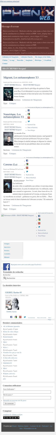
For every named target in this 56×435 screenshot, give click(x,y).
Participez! (45, 426)
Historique (38, 60)
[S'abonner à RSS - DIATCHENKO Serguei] (17, 215)
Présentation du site (30, 428)
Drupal (14, 426)
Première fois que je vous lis (12, 352)
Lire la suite (40, 107)
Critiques (12, 103)
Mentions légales (23, 426)
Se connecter (48, 19)
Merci (5, 342)
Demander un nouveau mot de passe (14, 400)
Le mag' (12, 60)
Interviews (7, 247)
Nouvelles (20, 60)
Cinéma (4, 60)
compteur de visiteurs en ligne (12, 414)
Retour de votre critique (10, 332)
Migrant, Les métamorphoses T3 (20, 77)
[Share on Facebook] (29, 111)
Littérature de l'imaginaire (10, 57)
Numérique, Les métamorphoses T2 (13, 115)
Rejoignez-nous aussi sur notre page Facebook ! (26, 264)
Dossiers (6, 250)
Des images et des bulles (43, 57)
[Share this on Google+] (29, 118)
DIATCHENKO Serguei (31, 85)
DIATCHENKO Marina (12, 85)
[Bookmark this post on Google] (29, 115)
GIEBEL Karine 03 (13, 292)
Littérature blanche (27, 57)
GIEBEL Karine (11, 312)
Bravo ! (5, 347)
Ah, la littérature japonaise (11, 326)
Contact (4, 63)
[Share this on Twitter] (29, 122)
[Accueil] (28, 21)
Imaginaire (29, 60)
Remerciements (8, 337)
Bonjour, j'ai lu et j (9, 373)
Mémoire (7, 257)
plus (4, 379)
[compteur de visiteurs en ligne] (11, 418)
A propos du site (35, 426)
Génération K (7, 363)
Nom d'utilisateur (9, 389)
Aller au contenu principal (9, 1)
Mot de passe (8, 395)
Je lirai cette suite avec (10, 358)
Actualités (7, 254)
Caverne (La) (10, 164)
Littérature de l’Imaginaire (32, 100)
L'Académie (47, 60)
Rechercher (6, 275)
